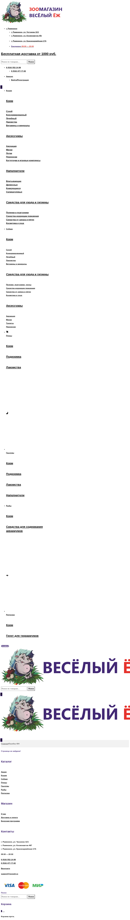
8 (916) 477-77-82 (8, 863)
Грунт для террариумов (22, 635)
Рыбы (3, 790)
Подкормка (13, 356)
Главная (4, 744)
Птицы (4, 783)
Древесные (12, 185)
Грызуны (5, 786)
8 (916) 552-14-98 (8, 860)
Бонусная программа (10, 821)
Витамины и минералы (18, 126)
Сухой (9, 111)
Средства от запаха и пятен (20, 220)
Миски (9, 150)
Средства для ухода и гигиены (27, 202)
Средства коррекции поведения (22, 216)
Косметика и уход (15, 223)
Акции (4, 772)
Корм (9, 101)
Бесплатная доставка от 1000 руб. (28, 54)
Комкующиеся (13, 188)
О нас (3, 814)
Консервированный (16, 115)
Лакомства (11, 122)
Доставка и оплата (9, 817)
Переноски (11, 157)
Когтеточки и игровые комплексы (23, 160)
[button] (5, 646)
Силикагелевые (14, 192)
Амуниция (11, 146)
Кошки (4, 775)
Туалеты (10, 323)
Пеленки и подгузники (17, 213)
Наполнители (15, 170)
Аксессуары (14, 136)
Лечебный (11, 118)
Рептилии (5, 793)
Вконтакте (5, 868)
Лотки (9, 153)
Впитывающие (13, 181)
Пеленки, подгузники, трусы (18, 285)
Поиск (31, 62)
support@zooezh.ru (9, 874)
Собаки (4, 779)
